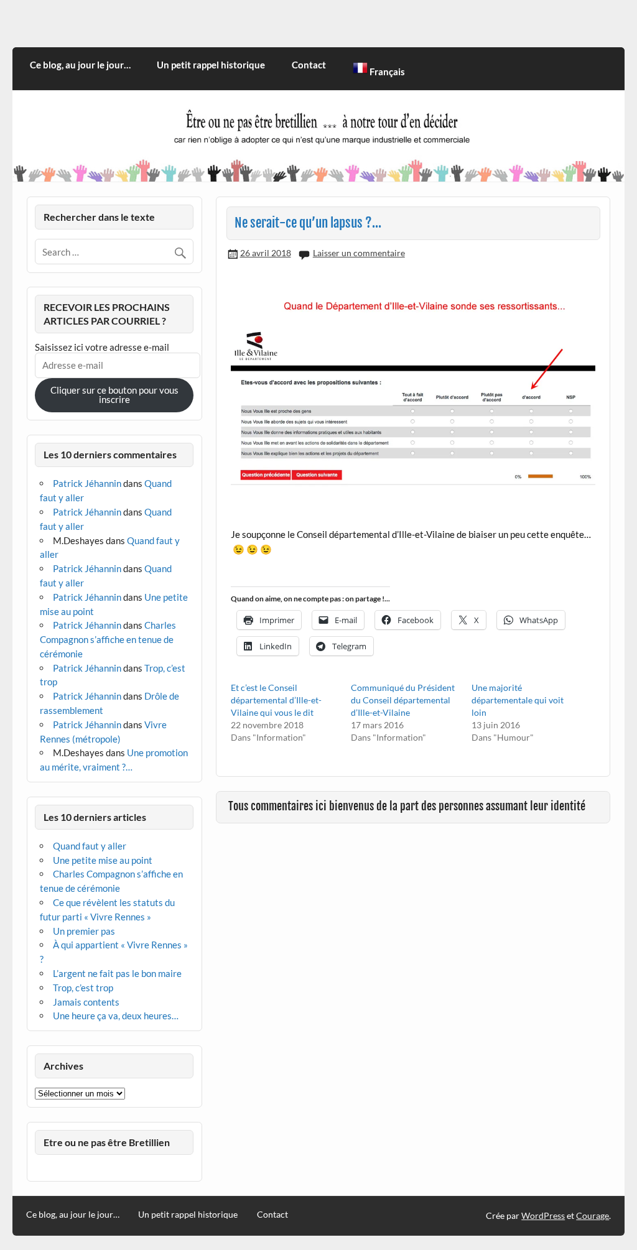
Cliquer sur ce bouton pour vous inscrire (114, 394)
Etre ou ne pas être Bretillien (107, 1142)
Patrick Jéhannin (87, 483)
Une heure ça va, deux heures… (116, 1015)
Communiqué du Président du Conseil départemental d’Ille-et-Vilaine (403, 700)
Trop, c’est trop (83, 987)
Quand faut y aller (89, 845)
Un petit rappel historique (211, 64)
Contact (309, 64)
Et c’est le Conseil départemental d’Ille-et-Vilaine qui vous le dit (276, 700)
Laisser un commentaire (359, 253)
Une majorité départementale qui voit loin (518, 700)
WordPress (543, 1215)
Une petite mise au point (102, 860)
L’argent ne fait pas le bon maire (117, 973)
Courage (592, 1215)
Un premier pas (84, 931)
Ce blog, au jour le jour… (80, 64)
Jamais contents (86, 1001)
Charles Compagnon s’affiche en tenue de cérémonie (108, 639)
